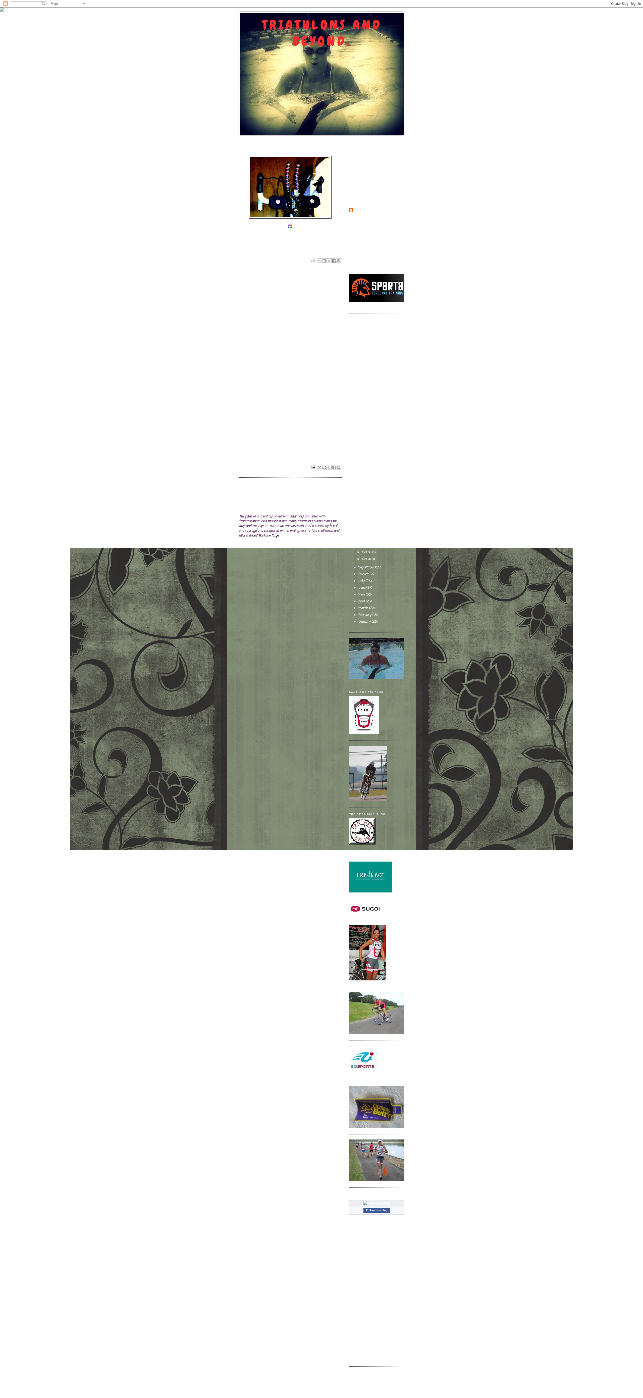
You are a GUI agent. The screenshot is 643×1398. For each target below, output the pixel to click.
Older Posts (333, 485)
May (362, 594)
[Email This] (319, 260)
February (365, 615)
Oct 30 (367, 386)
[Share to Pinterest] (338, 260)
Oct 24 (367, 443)
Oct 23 (367, 450)
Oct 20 (367, 464)
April (362, 601)
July (362, 581)
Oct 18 (367, 477)
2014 (358, 326)
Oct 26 (367, 430)
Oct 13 (367, 505)
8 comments (297, 260)
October (364, 373)
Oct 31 (367, 379)
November (366, 366)
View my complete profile (372, 255)
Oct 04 (367, 552)
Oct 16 (367, 491)
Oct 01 (367, 559)
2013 (358, 333)
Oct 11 (366, 518)
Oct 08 (367, 525)
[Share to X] (329, 260)
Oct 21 (367, 457)
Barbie (359, 210)
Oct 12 (367, 511)
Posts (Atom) (268, 494)
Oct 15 (367, 498)
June (362, 587)
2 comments (297, 467)
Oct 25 (367, 437)
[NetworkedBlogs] (377, 1203)
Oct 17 (366, 484)
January (365, 621)
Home (291, 485)
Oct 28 (367, 399)
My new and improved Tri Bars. (271, 151)
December (366, 360)
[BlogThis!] (324, 260)
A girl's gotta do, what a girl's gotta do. (279, 279)
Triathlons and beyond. (322, 33)
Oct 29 (367, 392)
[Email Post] (312, 260)
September (366, 567)
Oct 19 (367, 471)
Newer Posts (248, 485)
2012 (358, 340)
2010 (358, 354)
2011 (357, 347)
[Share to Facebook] (333, 260)
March (363, 608)
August (364, 574)
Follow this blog (377, 1210)
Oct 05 (367, 545)
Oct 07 (367, 532)
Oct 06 (367, 538)
